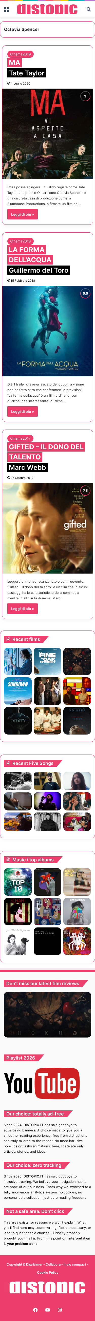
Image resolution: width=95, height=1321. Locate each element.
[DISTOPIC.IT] (47, 9)
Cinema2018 (20, 241)
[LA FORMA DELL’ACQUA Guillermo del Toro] (47, 331)
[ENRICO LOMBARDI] (47, 882)
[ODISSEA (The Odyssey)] (77, 721)
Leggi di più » (22, 214)
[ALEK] (77, 781)
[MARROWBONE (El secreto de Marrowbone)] (47, 691)
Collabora (53, 1264)
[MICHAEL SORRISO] (47, 821)
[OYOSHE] (47, 781)
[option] (47, 1015)
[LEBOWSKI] (47, 911)
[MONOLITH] (18, 661)
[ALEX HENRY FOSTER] (18, 821)
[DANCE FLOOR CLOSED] (18, 882)
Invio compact (75, 1264)
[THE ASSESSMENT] (77, 691)
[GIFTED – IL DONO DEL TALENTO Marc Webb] (47, 528)
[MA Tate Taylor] (47, 134)
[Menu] (6, 11)
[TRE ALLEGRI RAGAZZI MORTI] (77, 941)
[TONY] (47, 721)
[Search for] (88, 11)
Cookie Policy (47, 1272)
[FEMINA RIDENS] (18, 911)
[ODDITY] (18, 721)
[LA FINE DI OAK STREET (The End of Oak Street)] (47, 661)
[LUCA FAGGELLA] (47, 941)
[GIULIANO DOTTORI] (18, 941)
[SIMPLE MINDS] (77, 911)
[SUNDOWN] (18, 691)
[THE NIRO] (47, 801)
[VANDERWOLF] (77, 821)
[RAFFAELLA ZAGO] (77, 801)
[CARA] (77, 882)
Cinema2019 (20, 54)
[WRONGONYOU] (18, 801)
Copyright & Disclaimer (25, 1264)
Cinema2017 (20, 438)
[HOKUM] (77, 661)
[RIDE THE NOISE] (18, 781)
